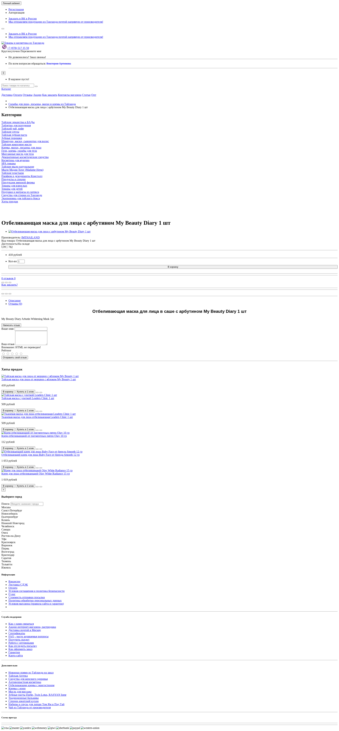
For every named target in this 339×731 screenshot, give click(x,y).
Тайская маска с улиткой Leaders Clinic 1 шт (27, 398)
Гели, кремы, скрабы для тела (19, 150)
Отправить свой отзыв (15, 357)
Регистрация (16, 9)
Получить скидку (18, 639)
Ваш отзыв (7, 344)
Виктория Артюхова (58, 63)
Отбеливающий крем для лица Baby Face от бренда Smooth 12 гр (40, 454)
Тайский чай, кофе (12, 128)
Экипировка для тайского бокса (20, 198)
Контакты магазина (69, 94)
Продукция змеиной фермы (18, 182)
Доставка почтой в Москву (24, 630)
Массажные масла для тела (17, 153)
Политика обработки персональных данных (35, 600)
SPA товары (8, 163)
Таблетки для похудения (16, 125)
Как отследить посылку (22, 645)
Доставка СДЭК (18, 584)
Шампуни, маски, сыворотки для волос (25, 141)
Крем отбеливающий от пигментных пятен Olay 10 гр (34, 435)
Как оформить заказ (20, 649)
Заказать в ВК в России (22, 18)
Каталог (6, 88)
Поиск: (5, 503)
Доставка (7, 94)
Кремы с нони (17, 688)
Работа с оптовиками (21, 642)
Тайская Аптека (18, 675)
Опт (93, 94)
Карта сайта (15, 655)
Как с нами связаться (21, 623)
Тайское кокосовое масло (16, 144)
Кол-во (12, 261)
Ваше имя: (7, 328)
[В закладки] (6, 282)
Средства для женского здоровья (28, 678)
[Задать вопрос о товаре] (2, 282)
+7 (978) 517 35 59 (18, 48)
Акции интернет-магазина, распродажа (32, 626)
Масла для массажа (19, 691)
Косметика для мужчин (15, 160)
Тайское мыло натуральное (17, 166)
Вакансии (14, 581)
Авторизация (16, 12)
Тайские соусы (10, 131)
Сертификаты (16, 633)
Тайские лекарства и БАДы (18, 122)
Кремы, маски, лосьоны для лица (21, 147)
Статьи (86, 94)
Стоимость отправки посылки (26, 597)
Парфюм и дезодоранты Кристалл (21, 176)
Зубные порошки (11, 138)
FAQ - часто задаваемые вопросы (28, 636)
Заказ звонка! (27, 57)
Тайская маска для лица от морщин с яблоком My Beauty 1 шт (38, 379)
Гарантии (14, 652)
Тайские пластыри (12, 172)
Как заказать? (9, 284)
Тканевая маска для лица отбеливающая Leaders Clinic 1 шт (37, 417)
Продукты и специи (13, 179)
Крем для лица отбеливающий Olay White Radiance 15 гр (35, 473)
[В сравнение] (9, 282)
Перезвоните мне (30, 51)
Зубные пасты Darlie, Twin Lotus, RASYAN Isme (37, 694)
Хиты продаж (9, 201)
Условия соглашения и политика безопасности (36, 590)
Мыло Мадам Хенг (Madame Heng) (22, 169)
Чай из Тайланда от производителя (29, 707)
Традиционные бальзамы (23, 697)
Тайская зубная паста (14, 134)
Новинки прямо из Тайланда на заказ (30, 672)
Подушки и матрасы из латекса (20, 192)
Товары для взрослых (14, 185)
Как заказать (49, 94)
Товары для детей (12, 188)
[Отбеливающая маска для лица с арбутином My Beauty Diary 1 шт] (49, 231)
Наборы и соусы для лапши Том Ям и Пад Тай (36, 704)
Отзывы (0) (15, 303)
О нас (11, 594)
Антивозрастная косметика (24, 682)
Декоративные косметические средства (25, 157)
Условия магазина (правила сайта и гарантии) (36, 603)
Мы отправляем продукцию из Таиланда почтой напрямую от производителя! (55, 21)
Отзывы (27, 94)
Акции (37, 94)
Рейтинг (6, 350)
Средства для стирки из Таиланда (21, 195)
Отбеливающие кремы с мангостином (31, 685)
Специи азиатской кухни (23, 701)
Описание (14, 300)
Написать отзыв (11, 325)
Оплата (17, 94)
